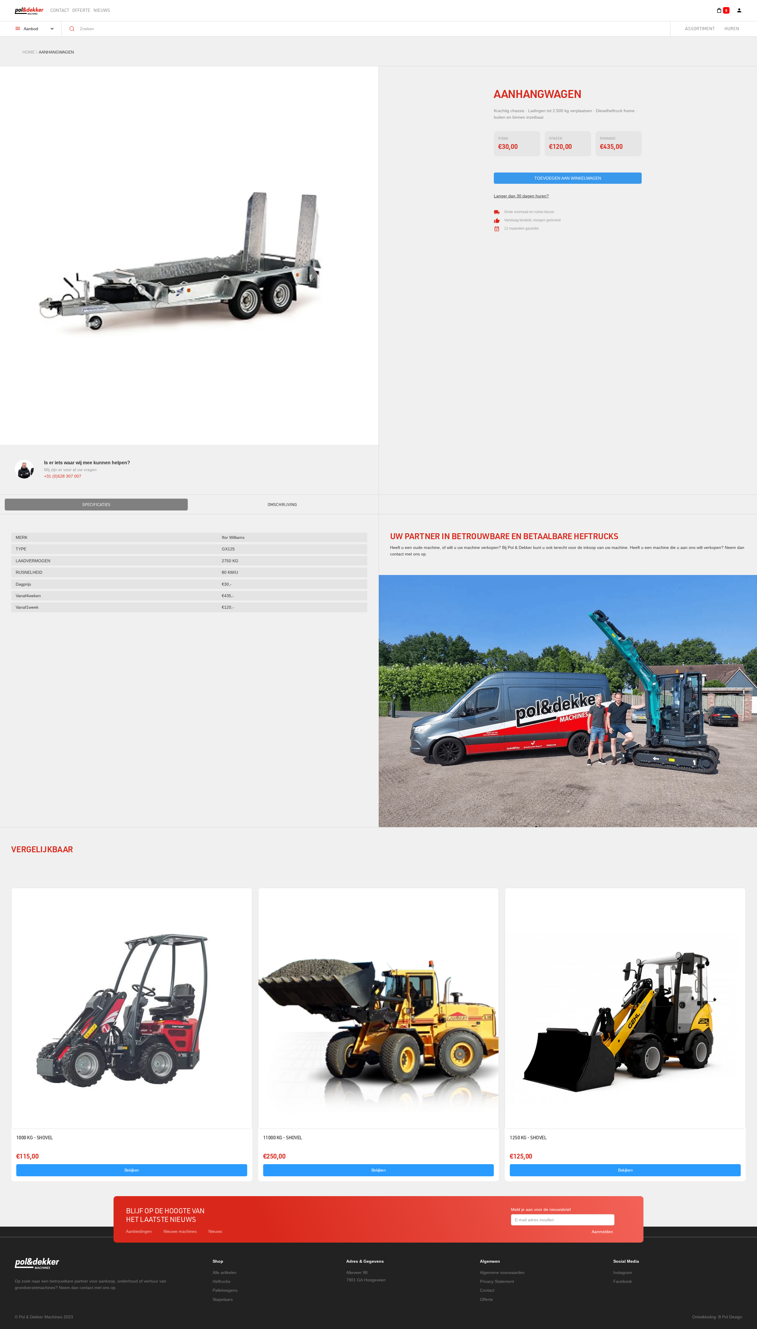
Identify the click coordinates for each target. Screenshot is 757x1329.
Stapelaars (223, 1299)
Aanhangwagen (56, 52)
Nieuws (101, 10)
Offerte (81, 10)
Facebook (622, 1281)
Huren (731, 28)
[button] (722, 10)
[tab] (96, 504)
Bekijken (131, 1170)
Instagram (622, 1272)
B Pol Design (730, 1316)
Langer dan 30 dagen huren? (521, 196)
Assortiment (700, 28)
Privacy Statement (497, 1281)
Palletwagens (225, 1290)
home (28, 52)
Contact (59, 10)
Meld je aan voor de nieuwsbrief (541, 1209)
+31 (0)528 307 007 (62, 476)
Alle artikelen (225, 1272)
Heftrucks (221, 1281)
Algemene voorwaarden (502, 1272)
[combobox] (370, 28)
